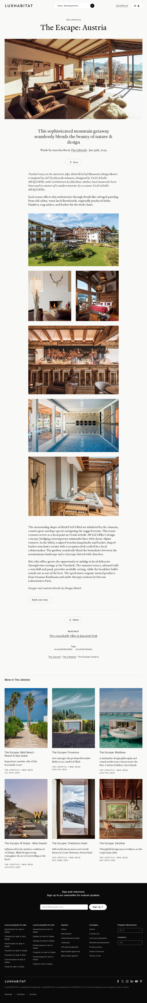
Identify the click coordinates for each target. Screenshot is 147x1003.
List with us (122, 5)
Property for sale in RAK (15, 955)
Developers (66, 934)
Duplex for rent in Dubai (43, 936)
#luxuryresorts (63, 649)
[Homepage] (19, 6)
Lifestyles (65, 943)
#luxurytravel (84, 649)
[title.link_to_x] (118, 981)
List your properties (98, 938)
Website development (99, 943)
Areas (63, 929)
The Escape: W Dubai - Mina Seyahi (26, 843)
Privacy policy (95, 947)
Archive (32, 994)
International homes (70, 938)
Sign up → (98, 907)
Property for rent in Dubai (44, 952)
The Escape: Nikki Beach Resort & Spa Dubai (19, 754)
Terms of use (95, 956)
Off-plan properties (70, 947)
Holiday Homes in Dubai (43, 941)
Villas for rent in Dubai (43, 964)
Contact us (94, 934)
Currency (122, 937)
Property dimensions (127, 925)
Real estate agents (69, 956)
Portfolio (21, 994)
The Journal (54, 657)
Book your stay (40, 600)
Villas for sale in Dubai (14, 967)
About (92, 929)
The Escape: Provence (65, 752)
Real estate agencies (70, 951)
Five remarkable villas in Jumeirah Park (73, 636)
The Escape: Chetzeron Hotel (69, 843)
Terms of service (96, 951)
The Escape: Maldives (112, 752)
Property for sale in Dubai (16, 951)
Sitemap (8, 994)
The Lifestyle (79, 150)
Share (75, 162)
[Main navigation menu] (136, 6)
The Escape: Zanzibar (112, 843)
